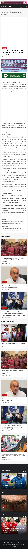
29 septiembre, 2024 (8, 532)
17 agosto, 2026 (6, 347)
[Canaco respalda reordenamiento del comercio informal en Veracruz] (14, 275)
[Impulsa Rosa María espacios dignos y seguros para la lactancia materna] (14, 333)
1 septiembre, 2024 (7, 56)
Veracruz (4, 48)
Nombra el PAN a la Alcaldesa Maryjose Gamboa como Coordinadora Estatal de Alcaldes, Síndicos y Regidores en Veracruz (13, 313)
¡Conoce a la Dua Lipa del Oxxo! (12, 508)
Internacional (6, 481)
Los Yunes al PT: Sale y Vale (11, 530)
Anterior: (12, 221)
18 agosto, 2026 (6, 263)
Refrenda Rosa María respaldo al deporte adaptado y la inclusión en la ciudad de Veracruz (13, 260)
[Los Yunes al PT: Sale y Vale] (14, 525)
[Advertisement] (14, 31)
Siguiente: (11, 228)
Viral (4, 505)
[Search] (26, 6)
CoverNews (18, 544)
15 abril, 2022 (6, 487)
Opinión (5, 528)
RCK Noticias (6, 6)
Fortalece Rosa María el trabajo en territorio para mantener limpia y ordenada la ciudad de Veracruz (13, 455)
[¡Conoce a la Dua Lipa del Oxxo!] (14, 503)
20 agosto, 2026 (6, 289)
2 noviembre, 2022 (7, 510)
